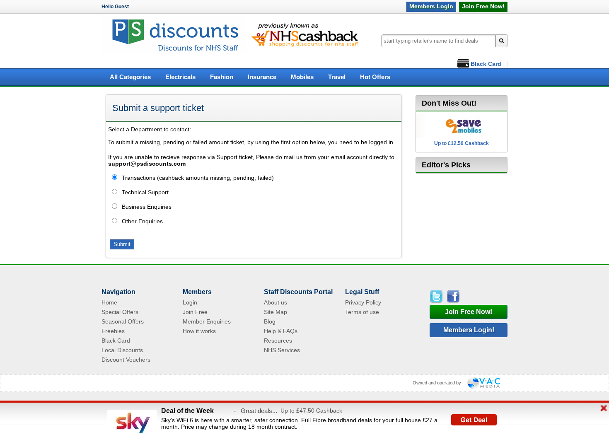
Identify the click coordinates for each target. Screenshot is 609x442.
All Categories (130, 77)
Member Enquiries (207, 321)
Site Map (275, 312)
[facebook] (452, 296)
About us (275, 302)
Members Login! (468, 329)
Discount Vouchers (126, 359)
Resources (278, 340)
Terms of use (362, 312)
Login (431, 6)
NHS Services (282, 350)
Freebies (113, 331)
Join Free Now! (468, 311)
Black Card (486, 63)
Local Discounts (122, 350)
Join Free (483, 6)
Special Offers (120, 312)
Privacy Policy (363, 302)
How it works (199, 331)
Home (109, 302)
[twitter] (437, 296)
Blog (270, 321)
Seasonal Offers (123, 321)
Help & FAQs (280, 331)
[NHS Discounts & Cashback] (175, 52)
